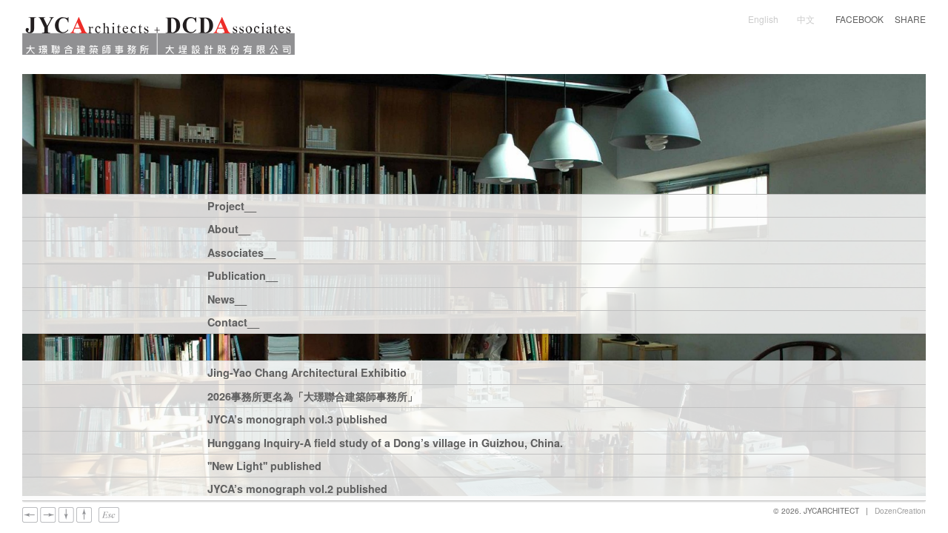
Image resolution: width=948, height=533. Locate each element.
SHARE (910, 19)
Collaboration (346, 216)
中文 (806, 19)
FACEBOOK (859, 19)
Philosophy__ (346, 228)
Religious (531, 205)
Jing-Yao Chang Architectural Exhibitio (307, 373)
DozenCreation (900, 510)
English (763, 19)
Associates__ (231, 253)
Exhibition (436, 275)
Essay (326, 275)
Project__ (231, 207)
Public (589, 205)
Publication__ (231, 276)
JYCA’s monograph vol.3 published (297, 420)
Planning (645, 205)
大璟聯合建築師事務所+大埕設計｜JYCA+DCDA (158, 35)
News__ (227, 300)
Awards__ (423, 228)
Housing (468, 205)
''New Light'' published (264, 466)
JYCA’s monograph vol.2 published (297, 489)
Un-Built (418, 216)
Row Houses (398, 205)
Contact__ (231, 323)
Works (376, 275)
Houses (330, 205)
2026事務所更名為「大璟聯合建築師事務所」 (312, 397)
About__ (228, 230)
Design (827, 205)
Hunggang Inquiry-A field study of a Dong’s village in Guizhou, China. (385, 444)
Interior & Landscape (738, 205)
